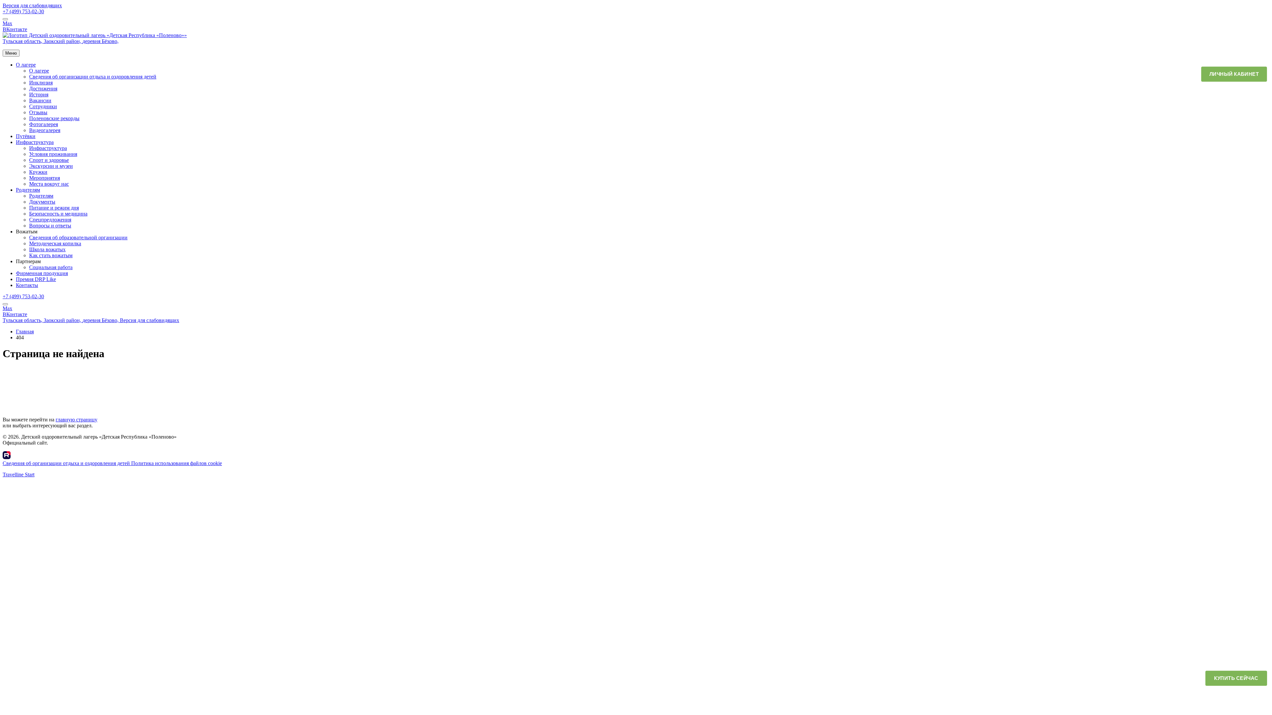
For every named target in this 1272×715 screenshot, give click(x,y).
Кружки (38, 172)
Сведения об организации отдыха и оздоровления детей (92, 76)
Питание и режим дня (54, 208)
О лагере (26, 65)
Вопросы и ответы (50, 225)
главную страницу (76, 419)
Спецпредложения (50, 219)
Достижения (43, 88)
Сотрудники (43, 106)
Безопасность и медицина (58, 213)
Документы (42, 202)
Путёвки (25, 136)
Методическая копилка (55, 243)
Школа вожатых (47, 249)
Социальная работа (51, 267)
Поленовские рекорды (54, 118)
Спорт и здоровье (49, 160)
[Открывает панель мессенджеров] (5, 19)
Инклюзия (41, 82)
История (38, 94)
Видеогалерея (44, 130)
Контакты (27, 285)
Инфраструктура (35, 142)
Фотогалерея (43, 124)
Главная (25, 331)
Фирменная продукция (42, 273)
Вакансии (40, 100)
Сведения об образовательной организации (78, 237)
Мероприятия (44, 178)
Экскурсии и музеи (51, 166)
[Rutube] (7, 457)
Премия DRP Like (36, 279)
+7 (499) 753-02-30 (23, 11)
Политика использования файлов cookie (176, 463)
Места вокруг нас (49, 184)
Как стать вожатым (51, 255)
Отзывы (38, 112)
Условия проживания (53, 154)
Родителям (28, 190)
